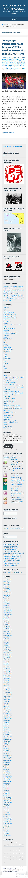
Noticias (17, 59)
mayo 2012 (6, 746)
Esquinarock (7, 389)
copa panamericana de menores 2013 (11, 60)
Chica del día (7, 311)
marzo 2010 (7, 792)
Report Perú (7, 414)
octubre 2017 (7, 633)
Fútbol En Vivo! (8, 339)
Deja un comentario (9, 132)
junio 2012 (6, 745)
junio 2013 (6, 724)
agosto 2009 (7, 804)
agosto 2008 (7, 825)
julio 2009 (6, 806)
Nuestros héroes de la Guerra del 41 (13, 408)
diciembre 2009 (8, 797)
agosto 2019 (7, 595)
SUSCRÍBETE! (8, 432)
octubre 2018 (7, 612)
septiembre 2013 (8, 719)
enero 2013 (6, 733)
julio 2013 (6, 722)
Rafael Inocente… (15, 456)
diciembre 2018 (8, 609)
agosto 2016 (7, 658)
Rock (5, 365)
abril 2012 (6, 748)
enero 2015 (6, 691)
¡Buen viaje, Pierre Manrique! (11, 551)
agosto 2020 (7, 584)
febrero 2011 (7, 773)
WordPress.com (8, 426)
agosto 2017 (7, 637)
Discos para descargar (9, 328)
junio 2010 (6, 787)
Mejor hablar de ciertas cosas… (14, 7)
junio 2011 (6, 766)
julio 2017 (6, 638)
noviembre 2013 (8, 715)
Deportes (22, 57)
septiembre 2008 (8, 823)
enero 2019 (6, 607)
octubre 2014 (7, 696)
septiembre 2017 (8, 635)
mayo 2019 (6, 600)
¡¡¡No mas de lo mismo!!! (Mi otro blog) (14, 377)
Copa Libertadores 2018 (10, 314)
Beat (5, 309)
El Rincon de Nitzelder (10, 382)
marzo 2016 (7, 666)
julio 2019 (6, 597)
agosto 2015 (7, 678)
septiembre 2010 (8, 781)
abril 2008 (6, 832)
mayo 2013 (6, 726)
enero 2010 (6, 795)
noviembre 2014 (8, 694)
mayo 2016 (6, 663)
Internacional (7, 347)
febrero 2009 (7, 814)
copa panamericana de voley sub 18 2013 (13, 61)
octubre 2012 (7, 738)
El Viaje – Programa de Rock (11, 332)
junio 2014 (6, 703)
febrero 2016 (7, 668)
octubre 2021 (7, 581)
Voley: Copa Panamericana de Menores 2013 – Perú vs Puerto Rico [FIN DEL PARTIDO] (13, 47)
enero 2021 (6, 583)
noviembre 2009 (8, 799)
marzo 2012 (7, 750)
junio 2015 (6, 682)
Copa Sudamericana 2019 (10, 318)
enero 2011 (6, 774)
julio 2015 (6, 680)
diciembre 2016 (8, 651)
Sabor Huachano (8, 417)
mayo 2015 (6, 684)
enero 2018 (6, 628)
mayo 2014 (6, 705)
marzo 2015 (7, 687)
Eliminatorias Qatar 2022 (10, 333)
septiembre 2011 (8, 760)
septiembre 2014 (8, 698)
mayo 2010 (6, 788)
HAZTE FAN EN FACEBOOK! (13, 146)
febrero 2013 (7, 731)
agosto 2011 (7, 762)
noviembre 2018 (8, 611)
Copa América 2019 (9, 313)
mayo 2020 (6, 586)
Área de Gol (7, 375)
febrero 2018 (7, 626)
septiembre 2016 (8, 656)
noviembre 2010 (8, 778)
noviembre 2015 (8, 673)
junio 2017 (6, 640)
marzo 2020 (7, 588)
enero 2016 (6, 670)
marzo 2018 (7, 624)
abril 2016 (6, 665)
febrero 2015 (7, 689)
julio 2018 (6, 618)
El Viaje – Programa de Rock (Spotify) (13, 386)
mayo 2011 (6, 767)
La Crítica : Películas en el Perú (12, 405)
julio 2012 (6, 743)
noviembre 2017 (8, 631)
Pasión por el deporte (9, 412)
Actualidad (16, 57)
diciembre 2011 (8, 755)
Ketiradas (6, 403)
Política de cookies (14, 871)
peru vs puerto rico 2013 (14, 63)
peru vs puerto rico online (15, 68)
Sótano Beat (7, 419)
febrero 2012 (7, 752)
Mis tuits (6, 156)
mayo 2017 (6, 642)
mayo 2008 (6, 830)
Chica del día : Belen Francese (11, 293)
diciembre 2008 (8, 818)
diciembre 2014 (8, 692)
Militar (5, 356)
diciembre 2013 (8, 713)
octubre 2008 (7, 821)
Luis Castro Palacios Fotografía (12, 407)
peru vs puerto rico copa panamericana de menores (13, 64)
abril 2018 (6, 623)
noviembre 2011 (8, 757)
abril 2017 (6, 644)
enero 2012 (6, 753)
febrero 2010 (7, 793)
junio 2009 (6, 807)
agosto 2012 (7, 741)
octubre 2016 (7, 654)
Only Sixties (7, 410)
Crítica (5, 320)
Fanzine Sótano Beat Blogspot (11, 391)
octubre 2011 (7, 759)
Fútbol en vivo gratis (9, 398)
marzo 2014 (7, 708)
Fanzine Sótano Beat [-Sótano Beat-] (13, 393)
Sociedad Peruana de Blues (11, 422)
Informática (7, 346)
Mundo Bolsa (7, 358)
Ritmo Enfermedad (8, 415)
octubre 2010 (7, 780)
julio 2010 (6, 785)
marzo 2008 (7, 834)
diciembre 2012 (8, 734)
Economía (6, 330)
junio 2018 (6, 619)
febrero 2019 (7, 605)
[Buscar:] (10, 513)
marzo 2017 (7, 645)
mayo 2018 (6, 621)
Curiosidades (7, 321)
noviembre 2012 (8, 736)
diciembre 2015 (8, 672)
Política (6, 363)
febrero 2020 (7, 590)
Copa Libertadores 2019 (10, 316)
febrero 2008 (7, 835)
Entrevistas (6, 335)
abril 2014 (6, 706)
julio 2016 (6, 659)
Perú (20, 59)
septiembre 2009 (8, 802)
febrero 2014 (7, 710)
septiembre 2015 (8, 677)
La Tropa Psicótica (8, 349)
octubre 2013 (7, 717)
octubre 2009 (7, 800)
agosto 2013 (7, 720)
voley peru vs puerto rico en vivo (13, 69)
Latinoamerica (10, 59)
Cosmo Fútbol (7, 381)
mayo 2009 (6, 809)
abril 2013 (6, 727)
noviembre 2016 (8, 652)
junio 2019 (6, 598)
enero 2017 (6, 649)
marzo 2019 (7, 604)
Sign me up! (8, 446)
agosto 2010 (7, 783)
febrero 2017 (7, 647)
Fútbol (5, 337)
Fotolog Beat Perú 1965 (10, 400)
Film (5, 340)
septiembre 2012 (8, 739)
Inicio (3, 24)
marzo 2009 (7, 813)
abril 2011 (6, 769)
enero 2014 (6, 712)
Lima (5, 353)
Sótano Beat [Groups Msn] (10, 421)
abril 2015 (6, 685)
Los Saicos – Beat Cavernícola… (16, 488)
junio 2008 (6, 828)
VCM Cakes (6, 424)
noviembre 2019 (8, 593)
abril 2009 (6, 811)
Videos (5, 367)
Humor (5, 344)
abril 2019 (6, 602)
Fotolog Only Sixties (9, 401)
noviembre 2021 (8, 579)
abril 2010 (6, 790)
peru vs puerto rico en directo (9, 67)
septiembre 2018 (8, 614)
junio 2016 (6, 661)
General (4, 59)
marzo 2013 (7, 729)
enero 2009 (6, 816)
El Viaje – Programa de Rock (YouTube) (14, 388)
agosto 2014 (7, 699)
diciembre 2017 (8, 630)
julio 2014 (6, 701)
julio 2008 (6, 827)
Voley (5, 368)
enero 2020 (6, 591)
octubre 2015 (7, 675)
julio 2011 (6, 764)
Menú (14, 19)
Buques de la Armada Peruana (11, 379)
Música (5, 354)
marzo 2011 (7, 771)
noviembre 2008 (8, 820)
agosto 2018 (7, 616)
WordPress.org (8, 428)
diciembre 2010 (8, 776)
